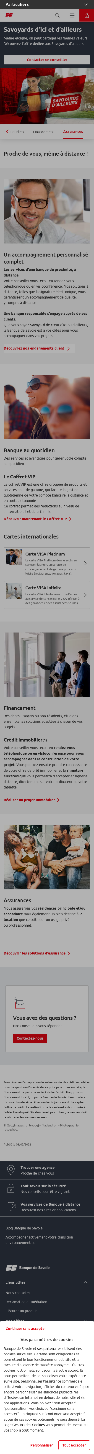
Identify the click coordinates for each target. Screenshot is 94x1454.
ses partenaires (49, 1348)
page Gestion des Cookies (24, 1425)
